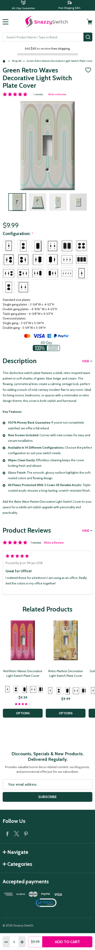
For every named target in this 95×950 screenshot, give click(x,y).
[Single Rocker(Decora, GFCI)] (24, 689)
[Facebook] (7, 834)
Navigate (17, 852)
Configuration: (18, 234)
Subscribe (47, 797)
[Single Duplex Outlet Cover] (16, 689)
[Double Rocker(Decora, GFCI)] (42, 689)
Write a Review (57, 94)
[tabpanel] (22, 670)
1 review (38, 94)
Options (23, 713)
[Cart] (90, 21)
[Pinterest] (25, 834)
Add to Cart (67, 941)
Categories (19, 864)
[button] (23, 5)
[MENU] (5, 22)
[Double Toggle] (33, 689)
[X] (16, 834)
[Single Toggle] (7, 689)
